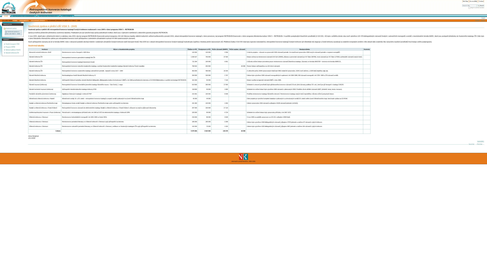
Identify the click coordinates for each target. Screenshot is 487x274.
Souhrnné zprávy (38, 20)
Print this (479, 144)
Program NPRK (10, 47)
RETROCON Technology (48, 16)
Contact (481, 1)
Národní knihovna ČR (12, 53)
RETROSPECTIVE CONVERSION (23, 16)
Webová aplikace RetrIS (13, 50)
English (477, 20)
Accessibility (473, 1)
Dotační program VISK (12, 44)
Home (6, 16)
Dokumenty (24, 20)
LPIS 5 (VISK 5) (67, 16)
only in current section (477, 7)
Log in (483, 18)
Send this (471, 144)
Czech (483, 20)
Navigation (7, 24)
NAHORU (480, 141)
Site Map (465, 1)
